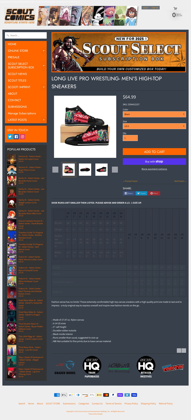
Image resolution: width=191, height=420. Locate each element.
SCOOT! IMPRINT (27, 87)
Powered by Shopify (95, 414)
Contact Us (97, 403)
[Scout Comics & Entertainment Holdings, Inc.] (70, 16)
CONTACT (14, 100)
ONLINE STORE (27, 51)
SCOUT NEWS (17, 74)
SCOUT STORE (53, 403)
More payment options (154, 169)
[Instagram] (22, 136)
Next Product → (180, 181)
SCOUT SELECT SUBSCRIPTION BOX (27, 66)
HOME (12, 44)
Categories (83, 403)
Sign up (155, 8)
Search (22, 403)
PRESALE (13, 57)
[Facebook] (16, 136)
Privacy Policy (131, 403)
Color (125, 109)
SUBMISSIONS (17, 107)
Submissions (69, 403)
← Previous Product (130, 181)
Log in (145, 8)
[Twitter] (10, 136)
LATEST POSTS (27, 120)
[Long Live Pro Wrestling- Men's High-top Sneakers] (68, 169)
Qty (124, 133)
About (40, 403)
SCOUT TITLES (17, 80)
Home (31, 403)
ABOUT (12, 94)
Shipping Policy (148, 403)
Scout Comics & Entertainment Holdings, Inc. (94, 411)
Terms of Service (113, 403)
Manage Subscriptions (22, 113)
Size (125, 121)
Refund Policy (166, 403)
